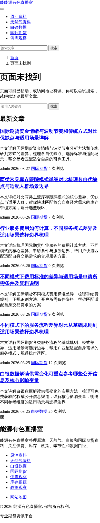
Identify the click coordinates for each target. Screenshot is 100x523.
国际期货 (18, 32)
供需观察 (18, 38)
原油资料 (18, 16)
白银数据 (18, 27)
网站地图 (18, 497)
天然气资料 (20, 22)
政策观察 (18, 487)
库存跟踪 (18, 482)
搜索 (54, 48)
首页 (14, 58)
